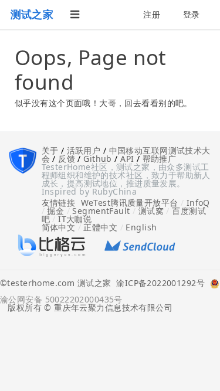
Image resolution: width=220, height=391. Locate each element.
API (127, 158)
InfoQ (198, 202)
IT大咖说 (75, 219)
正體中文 (100, 227)
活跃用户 (84, 150)
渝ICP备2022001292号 (158, 283)
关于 (50, 150)
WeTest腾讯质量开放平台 (129, 202)
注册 (151, 14)
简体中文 (59, 227)
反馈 (66, 158)
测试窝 (151, 210)
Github (97, 158)
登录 (191, 14)
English (141, 227)
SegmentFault (101, 210)
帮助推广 (160, 158)
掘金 (55, 210)
